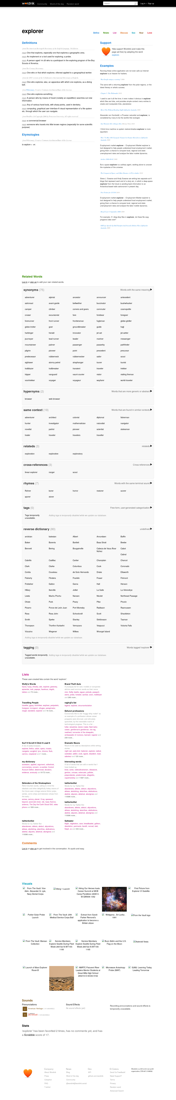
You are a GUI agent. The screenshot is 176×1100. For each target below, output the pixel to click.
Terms (112, 1079)
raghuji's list (70, 702)
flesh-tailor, (93, 727)
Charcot (124, 560)
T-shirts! (47, 1087)
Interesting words (73, 761)
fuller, (67, 727)
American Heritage (35, 1008)
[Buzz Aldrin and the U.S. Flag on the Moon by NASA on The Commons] (114, 942)
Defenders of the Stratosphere (36, 783)
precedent (101, 350)
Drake (99, 572)
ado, (41, 686)
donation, (48, 769)
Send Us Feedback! (117, 1072)
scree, (72, 769)
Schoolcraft (78, 613)
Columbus (77, 566)
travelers (76, 435)
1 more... (44, 753)
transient (76, 368)
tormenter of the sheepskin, (83, 732)
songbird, (34, 751)
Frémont (124, 577)
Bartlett (76, 542)
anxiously (34, 772)
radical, (98, 751)
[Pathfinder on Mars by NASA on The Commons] (62, 982)
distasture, (93, 769)
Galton (52, 583)
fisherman (125, 417)
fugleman (101, 320)
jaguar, (83, 692)
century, (31, 799)
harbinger (29, 332)
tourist (123, 362)
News (68, 1068)
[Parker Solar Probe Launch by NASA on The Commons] (35, 915)
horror (75, 490)
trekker (124, 368)
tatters (25, 692)
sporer (28, 496)
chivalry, (35, 686)
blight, (67, 823)
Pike (99, 601)
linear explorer (31, 472)
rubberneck (54, 356)
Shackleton (125, 613)
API (89, 1072)
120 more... (79, 756)
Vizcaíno (28, 631)
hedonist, (85, 751)
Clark (27, 566)
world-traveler (127, 380)
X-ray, (43, 799)
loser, (99, 753)
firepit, (67, 829)
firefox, (32, 748)
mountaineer (30, 344)
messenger (125, 338)
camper (28, 309)
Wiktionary (30, 90)
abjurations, (92, 788)
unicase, (75, 772)
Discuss (124, 32)
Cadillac (52, 560)
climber (52, 309)
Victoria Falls (126, 625)
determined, (40, 769)
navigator (125, 423)
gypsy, (32, 705)
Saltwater (69, 820)
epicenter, (26, 689)
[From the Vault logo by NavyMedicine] (140, 914)
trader (27, 435)
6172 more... (46, 772)
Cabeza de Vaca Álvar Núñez (106, 550)
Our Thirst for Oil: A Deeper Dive (111, 124)
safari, (37, 748)
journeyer (29, 338)
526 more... (35, 807)
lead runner (54, 338)
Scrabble (29, 1035)
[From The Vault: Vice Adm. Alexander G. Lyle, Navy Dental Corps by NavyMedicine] (35, 890)
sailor (99, 356)
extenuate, (83, 772)
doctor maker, (83, 727)
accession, (26, 764)
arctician (28, 536)
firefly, (71, 692)
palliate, (90, 772)
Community (42, 3)
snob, (81, 753)
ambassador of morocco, (74, 735)
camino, (25, 753)
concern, (36, 767)
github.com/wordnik (95, 1076)
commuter (101, 309)
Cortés (28, 572)
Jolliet (75, 589)
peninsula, (78, 826)
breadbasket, (89, 823)
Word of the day (57, 3)
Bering (52, 548)
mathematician (79, 423)
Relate (106, 32)
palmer (52, 344)
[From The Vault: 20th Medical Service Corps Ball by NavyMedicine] (61, 915)
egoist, (86, 753)
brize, (67, 769)
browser (28, 398)
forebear (100, 314)
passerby (101, 344)
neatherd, (69, 732)
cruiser (28, 314)
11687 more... (84, 777)
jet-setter (124, 332)
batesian (52, 536)
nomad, (91, 826)
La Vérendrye (126, 589)
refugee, (42, 708)
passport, (96, 692)
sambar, (85, 694)
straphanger (78, 362)
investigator (54, 423)
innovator (77, 332)
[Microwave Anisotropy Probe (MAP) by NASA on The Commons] (114, 968)
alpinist (52, 297)
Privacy (113, 1083)
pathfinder (125, 344)
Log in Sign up (147, 3)
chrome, (45, 751)
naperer (94, 735)
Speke (51, 619)
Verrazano (77, 625)
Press (46, 1076)
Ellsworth (125, 572)
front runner (54, 320)
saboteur (68, 756)
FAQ (46, 1083)
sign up (33, 281)
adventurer (29, 297)
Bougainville (78, 548)
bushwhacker (126, 303)
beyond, (25, 801)
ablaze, (68, 791)
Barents (52, 542)
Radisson (101, 607)
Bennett (28, 548)
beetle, (77, 692)
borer (51, 490)
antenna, (25, 804)
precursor (125, 350)
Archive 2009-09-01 (107, 159)
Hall (98, 583)
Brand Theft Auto (73, 684)
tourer (99, 362)
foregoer (124, 314)
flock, (51, 751)
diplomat (100, 417)
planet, (38, 799)
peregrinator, (51, 708)
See (133, 32)
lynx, (40, 751)
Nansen (76, 595)
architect (52, 417)
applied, (34, 764)
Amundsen (101, 536)
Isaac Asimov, (50, 801)
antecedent (125, 297)
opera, (43, 748)
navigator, (26, 751)
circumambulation (85, 705)
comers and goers (81, 309)
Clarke (51, 566)
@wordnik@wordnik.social (76, 1083)
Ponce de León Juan (58, 607)
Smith (27, 619)
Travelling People (30, 702)
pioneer (52, 350)
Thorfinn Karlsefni (56, 625)
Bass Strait (101, 542)
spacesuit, (49, 799)
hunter (28, 423)
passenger (77, 344)
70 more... (35, 692)
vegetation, (74, 823)
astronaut (29, 303)
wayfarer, (46, 705)
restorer (100, 490)
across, (25, 799)
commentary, (27, 767)
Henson (124, 583)
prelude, (89, 692)
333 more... (80, 829)
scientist (100, 429)
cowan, (68, 729)
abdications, (93, 791)
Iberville (52, 589)
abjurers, (74, 794)
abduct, (84, 788)
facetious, (45, 689)
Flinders (52, 577)
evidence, (26, 772)
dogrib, (52, 689)
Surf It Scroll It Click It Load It (36, 742)
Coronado (125, 566)
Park (51, 601)
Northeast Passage (129, 595)
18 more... (50, 710)
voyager (52, 380)
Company (48, 1068)
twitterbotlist (71, 783)
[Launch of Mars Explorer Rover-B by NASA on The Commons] (35, 968)
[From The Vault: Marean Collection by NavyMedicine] (35, 942)
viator (99, 374)
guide (99, 326)
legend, (68, 705)
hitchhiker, (39, 705)
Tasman (124, 619)
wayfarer (100, 380)
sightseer (29, 362)
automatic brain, (35, 801)
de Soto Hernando (81, 572)
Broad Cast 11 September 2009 (111, 212)
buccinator (101, 303)
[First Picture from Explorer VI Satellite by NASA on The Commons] (140, 889)
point (75, 350)
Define (96, 32)
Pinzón (124, 601)
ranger (52, 472)
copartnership (70, 777)
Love (149, 32)
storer (51, 496)
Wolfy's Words (29, 684)
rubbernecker (78, 356)
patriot (51, 429)
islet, (96, 826)
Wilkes (76, 631)
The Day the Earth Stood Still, (41, 804)
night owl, (69, 751)
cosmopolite (126, 309)
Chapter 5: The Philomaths (109, 93)
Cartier (76, 560)
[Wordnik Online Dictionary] (28, 3)
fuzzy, (30, 686)
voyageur (77, 380)
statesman (125, 429)
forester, (78, 694)
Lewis (27, 595)
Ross (27, 613)
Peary (75, 601)
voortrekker (30, 380)
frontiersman (78, 320)
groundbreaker (79, 326)
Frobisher (29, 583)
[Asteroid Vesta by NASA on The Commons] (140, 941)
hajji (122, 326)
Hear (141, 32)
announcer (101, 297)
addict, (76, 753)
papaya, (37, 689)
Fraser (99, 577)
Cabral (123, 554)
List (114, 32)
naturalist (101, 423)
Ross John (53, 613)
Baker (27, 542)
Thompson (29, 625)
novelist (28, 429)
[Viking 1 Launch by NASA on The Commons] (61, 888)
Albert (75, 536)
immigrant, (34, 708)
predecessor (30, 356)
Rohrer (28, 490)
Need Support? (116, 1076)
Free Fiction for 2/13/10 (108, 192)
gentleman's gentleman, (80, 729)
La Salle (100, 589)
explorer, (46, 686)
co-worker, (44, 767)
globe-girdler (126, 320)
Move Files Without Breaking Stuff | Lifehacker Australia (119, 110)
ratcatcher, (73, 727)
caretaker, (69, 753)
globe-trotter (30, 326)
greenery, (53, 686)
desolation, (69, 826)
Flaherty (28, 577)
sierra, (67, 694)
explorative (53, 453)
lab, (43, 801)
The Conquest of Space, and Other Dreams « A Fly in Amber (120, 173)
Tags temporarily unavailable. (32, 516)
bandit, (85, 826)
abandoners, (70, 788)
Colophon (48, 1079)
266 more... (72, 697)
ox (71, 829)
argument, (41, 764)
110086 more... (71, 796)
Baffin (123, 536)
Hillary (27, 589)
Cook (99, 566)
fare (74, 314)
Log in (24, 281)
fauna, (25, 686)
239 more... (69, 737)
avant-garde (54, 303)
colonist (76, 417)
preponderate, (70, 775)
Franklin (76, 577)
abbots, (78, 788)
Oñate (27, 601)
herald (51, 332)
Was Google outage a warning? (111, 79)
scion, (91, 694)
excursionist (54, 314)
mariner (100, 338)
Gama (75, 583)
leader (75, 338)
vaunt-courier (78, 374)
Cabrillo (28, 560)
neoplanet (33, 753)
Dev (90, 1068)
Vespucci (101, 625)
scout (123, 356)
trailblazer (29, 368)
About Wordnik (50, 1072)
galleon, (97, 823)
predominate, (81, 775)
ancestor (76, 297)
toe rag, (93, 729)
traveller (100, 435)
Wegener (53, 631)
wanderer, (32, 710)
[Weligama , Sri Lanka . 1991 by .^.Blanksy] (114, 915)
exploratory (77, 453)
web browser (54, 398)
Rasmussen (126, 607)
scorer (123, 490)
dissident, (93, 753)
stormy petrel (54, 362)
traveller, (25, 705)
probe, (72, 694)
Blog (68, 1072)
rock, (32, 689)
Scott (99, 613)
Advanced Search (117, 1090)
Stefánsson (102, 619)
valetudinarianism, (82, 769)
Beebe (123, 542)
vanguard (53, 374)
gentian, (68, 772)
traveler (100, 368)
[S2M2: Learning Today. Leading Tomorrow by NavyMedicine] (140, 968)
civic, (67, 692)
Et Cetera (114, 1068)
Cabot (123, 548)
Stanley (76, 619)
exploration (30, 453)
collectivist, (50, 764)
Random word (73, 3)
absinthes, (84, 791)
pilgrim (28, 350)
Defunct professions (74, 710)
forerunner (29, 320)
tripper (28, 374)
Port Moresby (79, 607)
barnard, (87, 735)
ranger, (25, 710)
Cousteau (53, 572)
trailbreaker (54, 368)
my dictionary (28, 761)
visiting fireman (127, 374)
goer (51, 326)
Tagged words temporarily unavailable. (36, 656)
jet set (99, 332)
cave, (81, 823)
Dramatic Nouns (72, 742)
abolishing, (75, 791)
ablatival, (82, 794)
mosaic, (49, 748)
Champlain (101, 560)
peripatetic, (54, 705)
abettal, (68, 794)
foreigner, (26, 708)
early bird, (77, 751)
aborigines (90, 794)
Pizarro (28, 607)
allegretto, (91, 775)
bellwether (77, 303)
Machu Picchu (55, 595)
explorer (115, 54)
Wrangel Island (103, 631)
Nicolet (100, 595)
